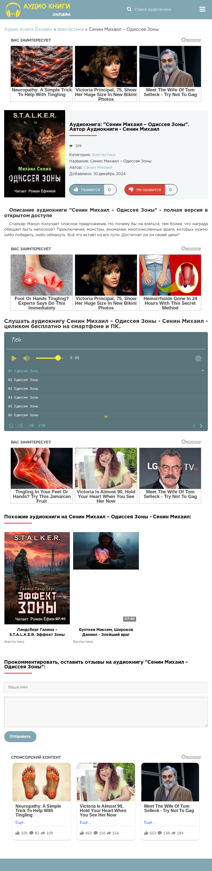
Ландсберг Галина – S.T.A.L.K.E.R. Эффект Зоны (37, 632)
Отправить (20, 736)
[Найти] (129, 9)
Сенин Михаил (98, 167)
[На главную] (38, 9)
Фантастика (103, 155)
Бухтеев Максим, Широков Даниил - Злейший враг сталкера (106, 632)
